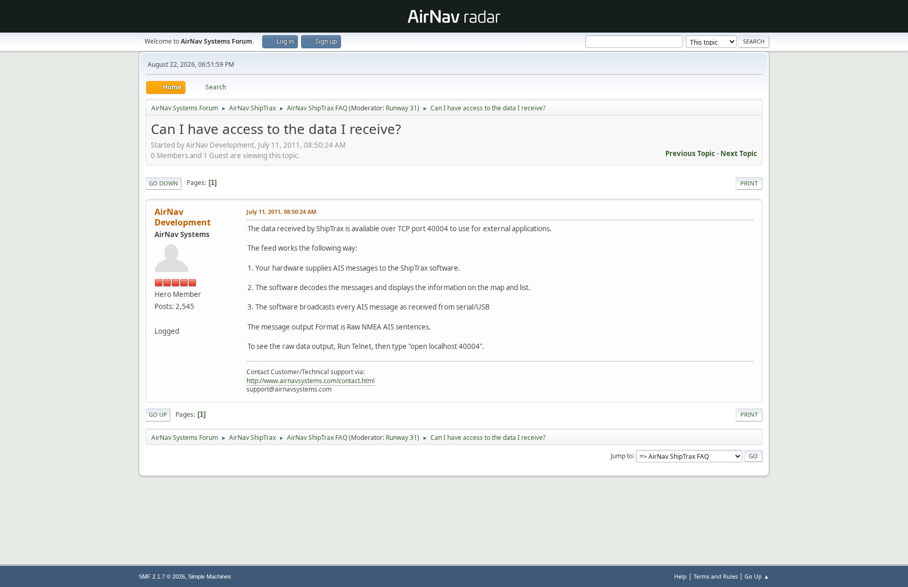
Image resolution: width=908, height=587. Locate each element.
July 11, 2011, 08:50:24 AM (281, 211)
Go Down (163, 183)
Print (749, 183)
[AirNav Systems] (158, 318)
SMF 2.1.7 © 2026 (162, 576)
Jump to (622, 455)
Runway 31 (401, 108)
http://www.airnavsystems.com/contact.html (310, 380)
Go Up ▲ (757, 576)
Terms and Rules (716, 576)
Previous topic (690, 153)
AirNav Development (182, 217)
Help (680, 576)
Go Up (158, 414)
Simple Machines (209, 576)
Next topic (738, 153)
